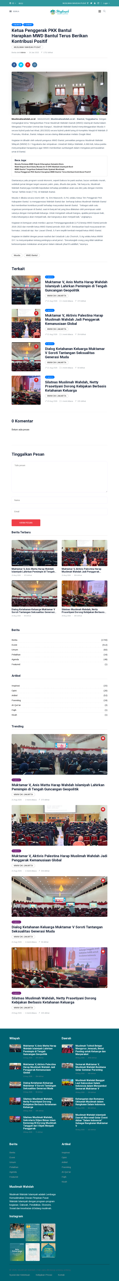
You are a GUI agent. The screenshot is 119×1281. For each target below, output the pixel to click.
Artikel (14, 695)
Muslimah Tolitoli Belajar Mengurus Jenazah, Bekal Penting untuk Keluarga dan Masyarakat (90, 1050)
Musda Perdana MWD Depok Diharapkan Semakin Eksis (39, 164)
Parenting (16, 700)
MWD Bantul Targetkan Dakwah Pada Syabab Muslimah (39, 169)
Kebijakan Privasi (44, 1275)
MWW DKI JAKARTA (56, 296)
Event (14, 645)
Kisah (14, 715)
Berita (14, 640)
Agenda (15, 659)
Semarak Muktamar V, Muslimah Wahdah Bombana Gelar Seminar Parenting (90, 1067)
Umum (15, 649)
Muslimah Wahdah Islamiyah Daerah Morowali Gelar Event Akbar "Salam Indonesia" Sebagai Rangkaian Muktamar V (91, 1120)
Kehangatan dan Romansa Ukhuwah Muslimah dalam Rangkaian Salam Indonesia (90, 1102)
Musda (17, 255)
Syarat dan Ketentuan (19, 1275)
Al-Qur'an (16, 705)
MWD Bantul (31, 255)
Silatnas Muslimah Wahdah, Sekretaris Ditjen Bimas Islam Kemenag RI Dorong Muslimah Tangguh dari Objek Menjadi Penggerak (39, 1123)
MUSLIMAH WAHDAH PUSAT (27, 47)
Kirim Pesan (26, 523)
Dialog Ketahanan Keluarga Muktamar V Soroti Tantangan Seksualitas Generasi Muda (75, 353)
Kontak (61, 1275)
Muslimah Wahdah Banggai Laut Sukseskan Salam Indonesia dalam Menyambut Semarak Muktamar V (91, 1084)
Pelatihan (16, 654)
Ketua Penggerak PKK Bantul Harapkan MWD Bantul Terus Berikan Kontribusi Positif (50, 36)
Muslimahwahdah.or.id (23, 119)
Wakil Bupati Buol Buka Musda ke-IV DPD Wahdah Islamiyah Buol (44, 167)
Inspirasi (16, 685)
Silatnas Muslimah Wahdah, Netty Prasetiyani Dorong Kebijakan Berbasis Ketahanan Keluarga (75, 386)
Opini (14, 690)
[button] (12, 3)
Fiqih (14, 710)
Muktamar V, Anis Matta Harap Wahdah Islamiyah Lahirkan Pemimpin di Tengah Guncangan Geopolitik (76, 286)
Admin (23, 53)
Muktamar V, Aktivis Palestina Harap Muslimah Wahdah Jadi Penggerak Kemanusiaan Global (74, 319)
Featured (16, 664)
